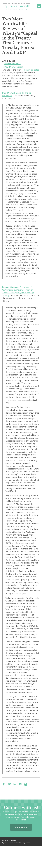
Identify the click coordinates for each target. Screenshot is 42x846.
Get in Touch (20, 827)
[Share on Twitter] (9, 784)
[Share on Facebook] (4, 784)
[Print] (25, 784)
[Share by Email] (20, 784)
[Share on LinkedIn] (15, 784)
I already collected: (31, 69)
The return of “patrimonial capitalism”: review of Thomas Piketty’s (18, 291)
